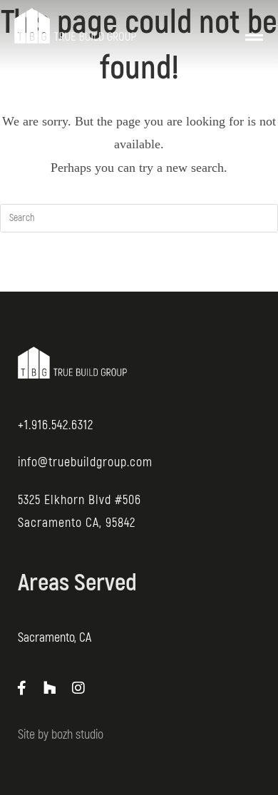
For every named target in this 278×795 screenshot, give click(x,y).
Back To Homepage (139, 276)
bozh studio (77, 735)
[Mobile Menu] (254, 26)
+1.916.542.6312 (55, 425)
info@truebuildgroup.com (85, 462)
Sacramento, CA (54, 638)
